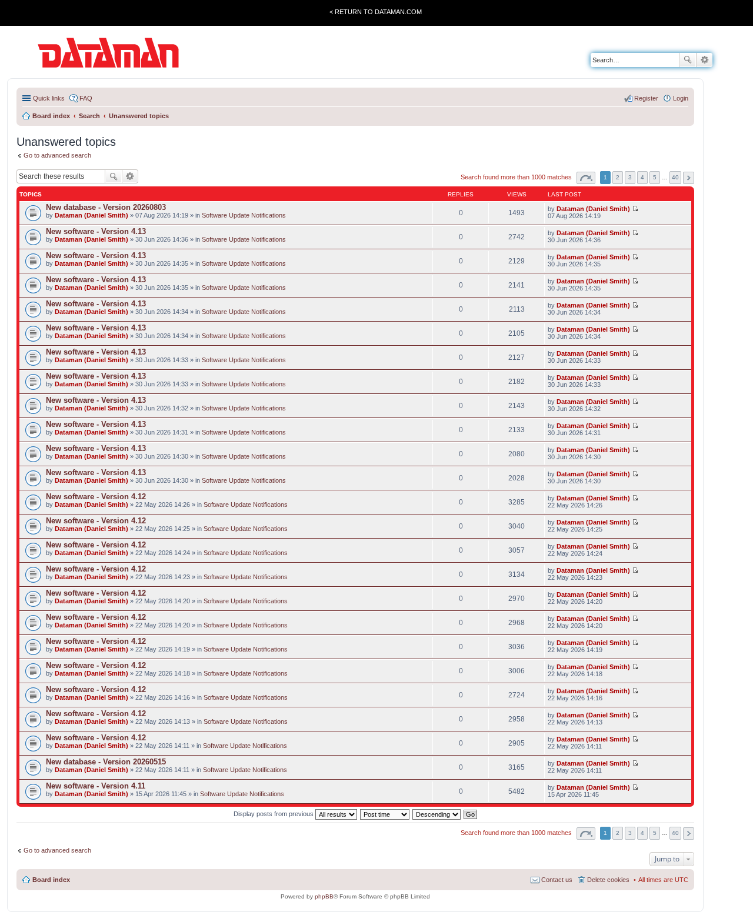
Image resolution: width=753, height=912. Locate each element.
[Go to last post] (635, 208)
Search (688, 60)
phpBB (324, 896)
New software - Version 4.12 (96, 496)
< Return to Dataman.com (375, 11)
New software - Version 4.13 (96, 231)
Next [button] (688, 178)
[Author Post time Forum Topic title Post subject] (385, 813)
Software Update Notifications (244, 215)
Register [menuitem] (646, 98)
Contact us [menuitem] (556, 879)
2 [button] (617, 177)
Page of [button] (586, 178)
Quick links (49, 98)
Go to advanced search (57, 155)
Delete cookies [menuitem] (608, 879)
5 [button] (655, 177)
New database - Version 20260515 (106, 761)
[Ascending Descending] (437, 813)
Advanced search (704, 60)
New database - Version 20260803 (106, 207)
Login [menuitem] (680, 98)
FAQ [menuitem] (85, 98)
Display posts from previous (274, 813)
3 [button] (630, 177)
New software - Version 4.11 (95, 785)
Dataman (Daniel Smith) (91, 215)
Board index (51, 879)
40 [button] (675, 177)
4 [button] (642, 177)
